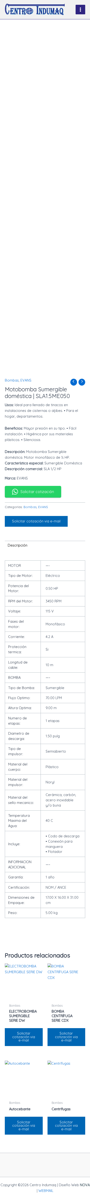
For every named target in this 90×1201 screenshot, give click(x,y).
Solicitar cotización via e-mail (36, 521)
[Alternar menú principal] (80, 9)
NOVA (85, 1185)
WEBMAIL (45, 1190)
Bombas (12, 380)
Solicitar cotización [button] (37, 491)
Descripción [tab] (17, 545)
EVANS (25, 380)
